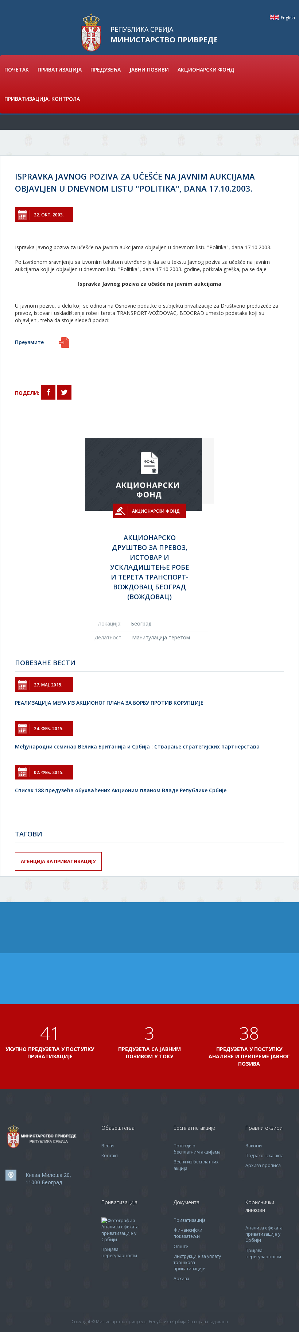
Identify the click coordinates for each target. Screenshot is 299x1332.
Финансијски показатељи (188, 1233)
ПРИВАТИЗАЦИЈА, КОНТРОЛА (42, 98)
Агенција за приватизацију (58, 861)
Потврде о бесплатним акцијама (197, 1149)
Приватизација (190, 1220)
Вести (107, 1146)
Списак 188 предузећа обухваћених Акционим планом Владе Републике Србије (120, 790)
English (274, 17)
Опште (181, 1246)
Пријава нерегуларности (119, 1252)
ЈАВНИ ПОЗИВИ (149, 69)
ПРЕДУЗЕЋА (105, 69)
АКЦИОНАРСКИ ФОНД (206, 69)
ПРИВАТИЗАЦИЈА (60, 69)
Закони (253, 1146)
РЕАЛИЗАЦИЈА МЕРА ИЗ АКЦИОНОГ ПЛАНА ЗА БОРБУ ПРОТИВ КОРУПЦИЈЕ (109, 702)
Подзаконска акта (264, 1155)
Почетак (16, 69)
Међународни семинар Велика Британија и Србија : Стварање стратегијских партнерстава (137, 746)
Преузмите (29, 342)
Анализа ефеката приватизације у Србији (120, 1233)
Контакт (109, 1155)
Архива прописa (263, 1165)
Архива (181, 1278)
